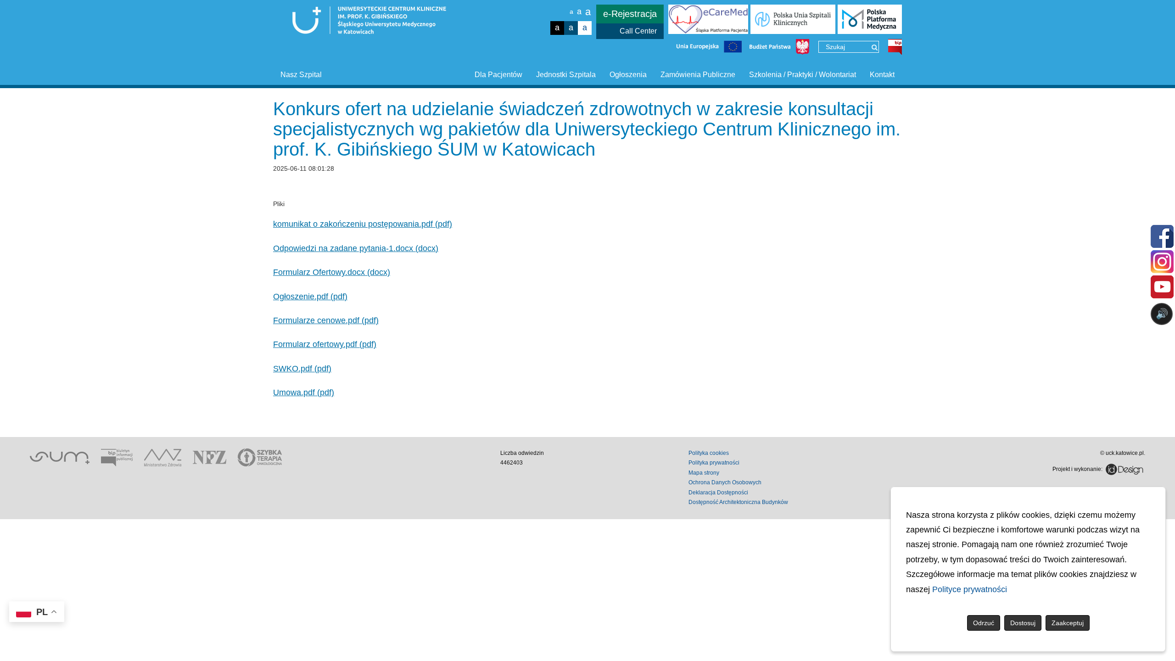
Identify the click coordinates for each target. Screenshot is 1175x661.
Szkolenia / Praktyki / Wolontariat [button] (802, 74)
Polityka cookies (708, 453)
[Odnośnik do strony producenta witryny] (1124, 469)
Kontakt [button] (882, 74)
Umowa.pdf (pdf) (303, 392)
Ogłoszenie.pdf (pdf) (310, 296)
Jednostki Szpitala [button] (566, 74)
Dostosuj (1022, 623)
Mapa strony (703, 473)
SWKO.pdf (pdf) (302, 368)
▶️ (898, 350)
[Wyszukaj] (875, 47)
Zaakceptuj (1068, 623)
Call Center (638, 31)
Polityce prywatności (969, 589)
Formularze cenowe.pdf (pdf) (326, 320)
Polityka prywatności (713, 462)
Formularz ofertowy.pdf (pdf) (324, 344)
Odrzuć (983, 623)
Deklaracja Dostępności (718, 492)
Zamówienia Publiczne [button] (697, 74)
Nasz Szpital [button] (301, 74)
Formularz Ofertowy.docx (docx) (331, 272)
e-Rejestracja (630, 14)
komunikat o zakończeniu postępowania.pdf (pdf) (362, 224)
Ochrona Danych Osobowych (724, 482)
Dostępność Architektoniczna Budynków (738, 502)
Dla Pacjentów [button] (498, 74)
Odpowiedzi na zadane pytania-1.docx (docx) (355, 248)
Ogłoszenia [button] (628, 74)
